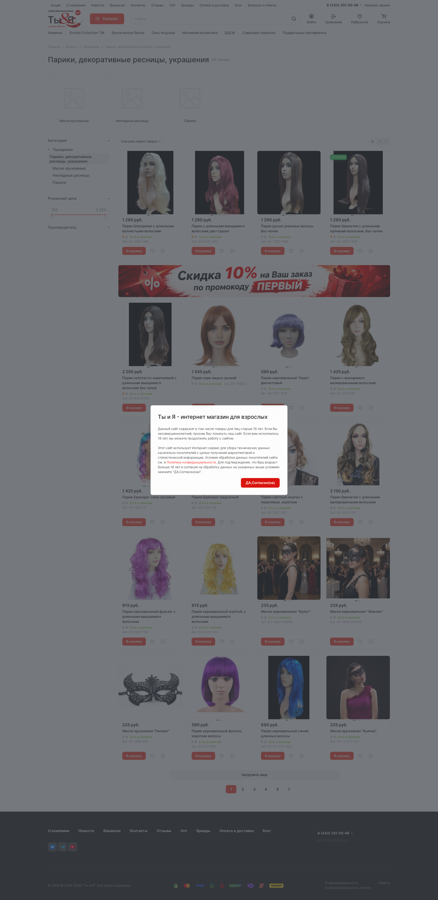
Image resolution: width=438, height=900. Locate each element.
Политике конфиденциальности (191, 462)
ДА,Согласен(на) (260, 483)
